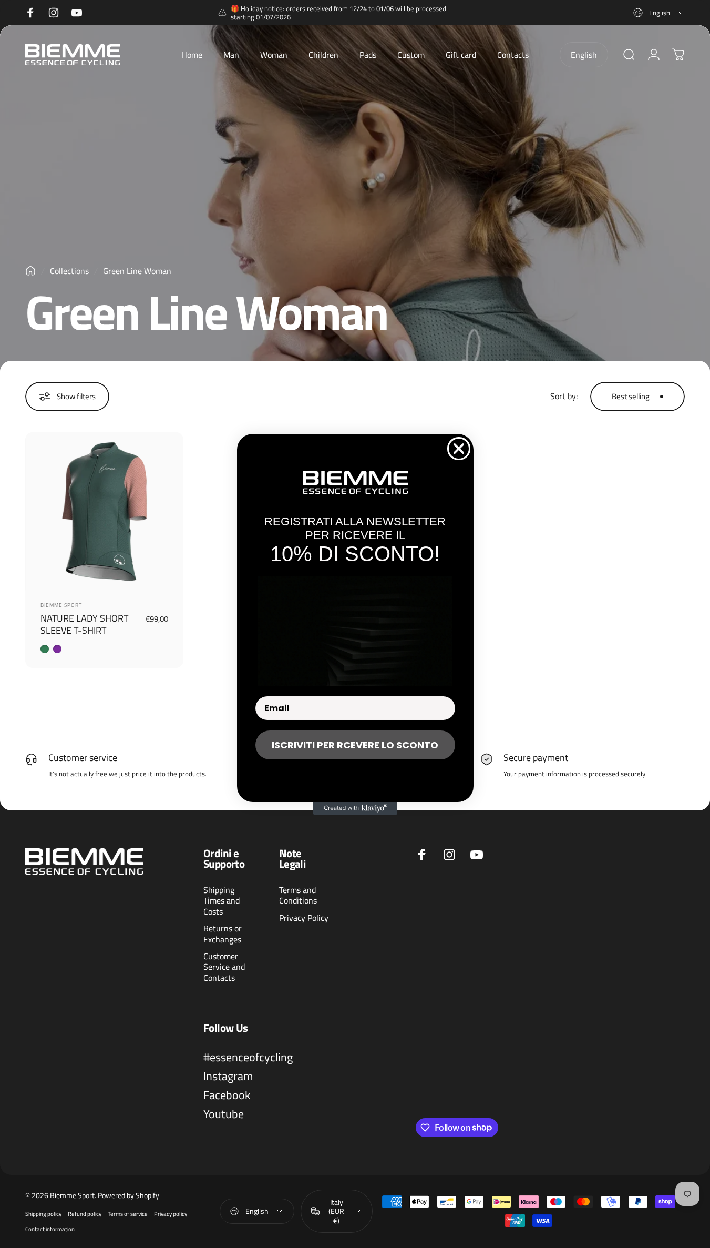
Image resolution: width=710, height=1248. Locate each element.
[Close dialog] (458, 448)
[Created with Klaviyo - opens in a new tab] (355, 808)
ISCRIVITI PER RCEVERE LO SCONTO (355, 745)
